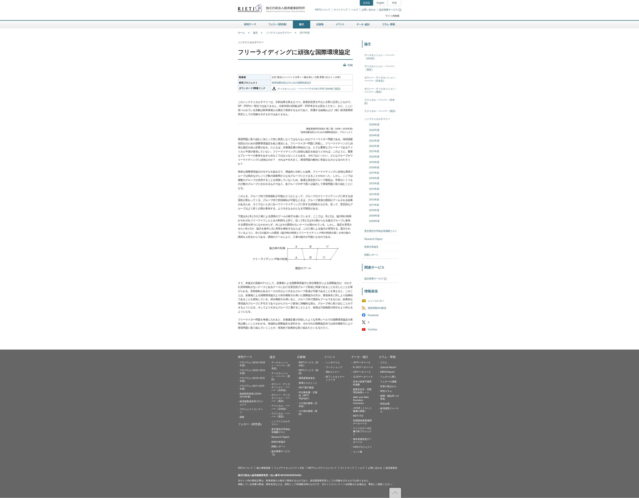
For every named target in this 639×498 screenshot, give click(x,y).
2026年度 (374, 124)
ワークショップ (334, 367)
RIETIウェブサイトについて (322, 467)
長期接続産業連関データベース (362, 422)
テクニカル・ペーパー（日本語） (280, 407)
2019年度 (374, 162)
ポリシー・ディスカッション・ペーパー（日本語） (280, 387)
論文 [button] (301, 24)
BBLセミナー (332, 371)
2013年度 (374, 194)
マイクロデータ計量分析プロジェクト (362, 431)
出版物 (301, 357)
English (380, 2)
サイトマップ (341, 9)
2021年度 (374, 151)
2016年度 (374, 178)
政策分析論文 (371, 246)
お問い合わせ (369, 9)
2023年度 (374, 140)
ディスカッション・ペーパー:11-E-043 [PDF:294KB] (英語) (309, 88)
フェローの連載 (388, 381)
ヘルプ (354, 9)
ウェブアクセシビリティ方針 (289, 467)
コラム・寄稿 (387, 357)
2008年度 (374, 220)
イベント (329, 357)
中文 (394, 2)
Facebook (373, 315)
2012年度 (374, 199)
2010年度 (374, 210)
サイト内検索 (392, 15)
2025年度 (374, 129)
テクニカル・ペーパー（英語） (380, 110)
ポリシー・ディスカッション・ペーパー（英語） (280, 397)
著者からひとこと (308, 382)
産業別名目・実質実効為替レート (362, 391)
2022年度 (374, 145)
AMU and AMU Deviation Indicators (361, 400)
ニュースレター (376, 300)
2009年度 (374, 215)
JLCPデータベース (363, 376)
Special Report (388, 367)
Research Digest (373, 238)
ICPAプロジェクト (362, 446)
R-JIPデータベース (363, 367)
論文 (255, 32)
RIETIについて (322, 9)
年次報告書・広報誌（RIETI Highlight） (308, 395)
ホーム (241, 32)
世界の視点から (388, 386)
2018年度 (374, 167)
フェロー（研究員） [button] (277, 24)
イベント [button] (340, 24)
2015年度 (374, 183)
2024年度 (374, 135)
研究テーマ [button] (250, 24)
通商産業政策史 (307, 378)
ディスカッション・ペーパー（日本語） (280, 365)
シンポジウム (333, 362)
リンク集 (357, 451)
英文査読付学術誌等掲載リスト (380, 230)
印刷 (350, 65)
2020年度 (374, 156)
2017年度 (374, 172)
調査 (242, 416)
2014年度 (374, 188)
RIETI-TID (358, 415)
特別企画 (385, 403)
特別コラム (386, 391)
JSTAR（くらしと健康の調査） (362, 409)
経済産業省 (391, 467)
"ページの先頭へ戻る (395, 493)
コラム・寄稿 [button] (388, 24)
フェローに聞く (388, 376)
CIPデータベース (362, 371)
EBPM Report (387, 371)
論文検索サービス (388, 9)
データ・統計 (359, 357)
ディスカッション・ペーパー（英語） (280, 376)
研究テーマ (245, 357)
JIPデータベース (361, 362)
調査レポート (371, 254)
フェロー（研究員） (250, 424)
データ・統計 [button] (363, 24)
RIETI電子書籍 (306, 387)
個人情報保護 (263, 467)
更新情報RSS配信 (377, 308)
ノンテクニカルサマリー (279, 32)
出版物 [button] (320, 24)
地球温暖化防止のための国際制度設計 (291, 82)
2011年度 (305, 32)
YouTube (372, 329)
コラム (383, 362)
